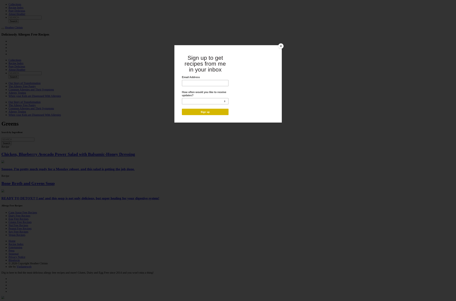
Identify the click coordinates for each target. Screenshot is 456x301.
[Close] (281, 46)
